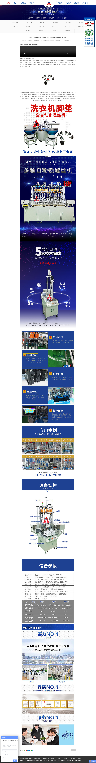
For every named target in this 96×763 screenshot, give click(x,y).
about (16, 2)
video (60, 2)
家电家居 (15, 26)
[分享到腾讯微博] (28, 750)
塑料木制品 (67, 30)
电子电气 (54, 26)
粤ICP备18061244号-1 (76, 758)
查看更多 (73, 750)
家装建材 (55, 22)
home (8, 2)
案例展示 (33, 40)
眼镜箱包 (42, 22)
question (76, 2)
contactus (85, 2)
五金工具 (54, 30)
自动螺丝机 (29, 40)
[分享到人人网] (29, 750)
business (23, 2)
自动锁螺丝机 (66, 758)
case (32, 2)
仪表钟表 (68, 22)
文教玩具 (28, 26)
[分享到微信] (31, 750)
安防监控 (41, 26)
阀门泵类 (80, 26)
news (68, 2)
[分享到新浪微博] (26, 750)
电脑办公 (81, 22)
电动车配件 (29, 22)
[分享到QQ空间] (24, 750)
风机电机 (28, 30)
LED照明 (41, 30)
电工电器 (67, 26)
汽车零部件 (15, 22)
